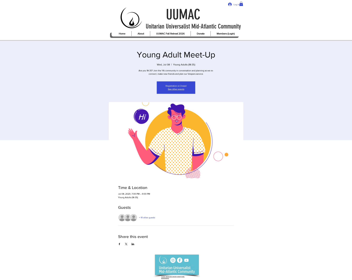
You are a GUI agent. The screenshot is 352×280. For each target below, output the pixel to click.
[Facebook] (179, 260)
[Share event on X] (126, 244)
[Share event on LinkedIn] (133, 244)
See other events (176, 89)
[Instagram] (173, 260)
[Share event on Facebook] (119, 244)
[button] (241, 3)
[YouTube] (186, 260)
